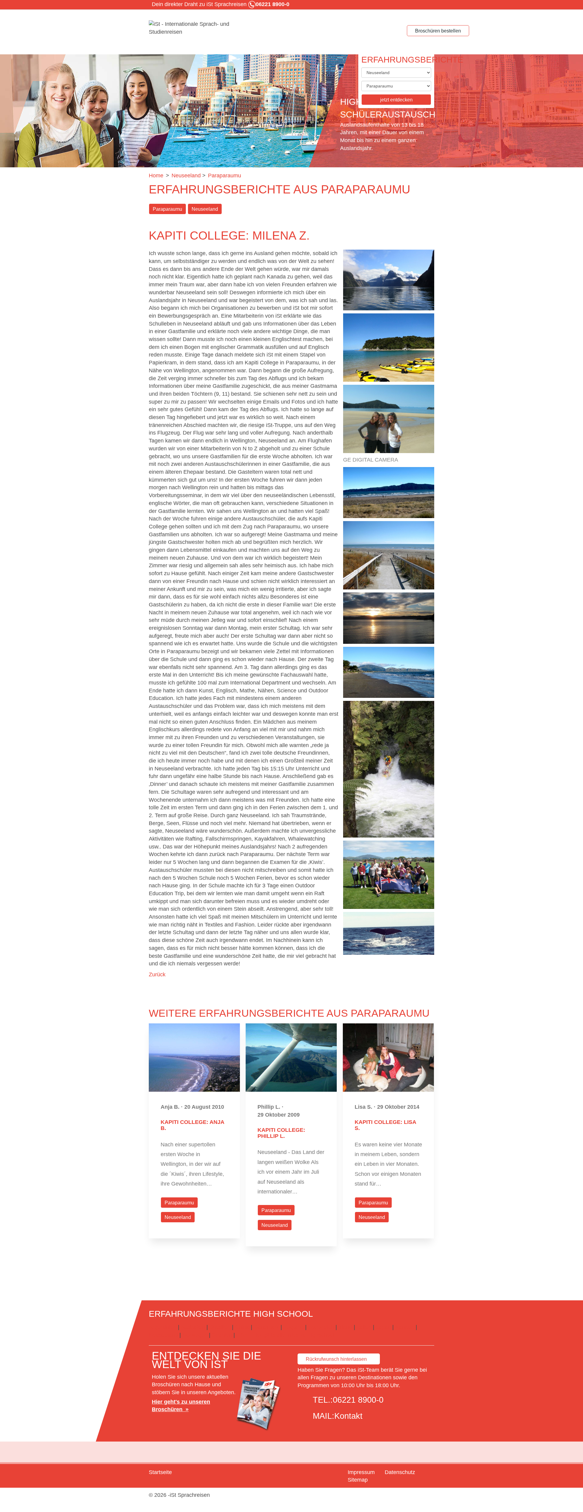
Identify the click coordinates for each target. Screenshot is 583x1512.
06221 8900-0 (358, 1399)
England (294, 1327)
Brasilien (220, 1327)
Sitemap (358, 1480)
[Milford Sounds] (388, 280)
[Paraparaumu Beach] (388, 555)
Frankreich (321, 1327)
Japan (383, 1327)
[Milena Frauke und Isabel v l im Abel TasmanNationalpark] (388, 419)
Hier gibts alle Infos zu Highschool (293, 1335)
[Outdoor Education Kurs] (388, 875)
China (242, 1327)
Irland (345, 1327)
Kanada (404, 1327)
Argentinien (162, 1327)
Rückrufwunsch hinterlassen (336, 1359)
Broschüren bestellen (438, 30)
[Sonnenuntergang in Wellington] (388, 617)
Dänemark (266, 1327)
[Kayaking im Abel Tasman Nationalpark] (388, 347)
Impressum (361, 1472)
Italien (364, 1327)
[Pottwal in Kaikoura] (388, 933)
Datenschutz (400, 1472)
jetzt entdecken (396, 99)
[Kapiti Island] (388, 492)
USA (242, 1335)
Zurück (157, 974)
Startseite (160, 1472)
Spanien (222, 1335)
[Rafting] (388, 769)
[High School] (194, 28)
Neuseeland (205, 209)
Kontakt (348, 1416)
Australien (193, 1327)
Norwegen (194, 1335)
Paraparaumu (167, 209)
